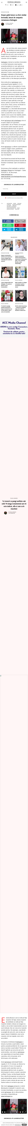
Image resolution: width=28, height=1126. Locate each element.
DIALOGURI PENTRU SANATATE (19, 253)
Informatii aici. (18, 1124)
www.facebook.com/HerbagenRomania (13, 176)
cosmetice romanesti (16, 204)
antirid (14, 203)
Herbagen (4, 62)
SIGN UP (14, 194)
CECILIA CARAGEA (10, 23)
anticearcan (9, 203)
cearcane (19, 203)
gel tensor (15, 82)
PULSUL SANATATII (18, 280)
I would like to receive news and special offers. (15, 197)
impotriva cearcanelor (11, 206)
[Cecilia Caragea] (14, 2)
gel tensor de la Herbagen (13, 120)
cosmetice (9, 204)
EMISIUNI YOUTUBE (5, 12)
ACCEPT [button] (24, 1124)
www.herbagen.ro (6, 174)
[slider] (7, 41)
